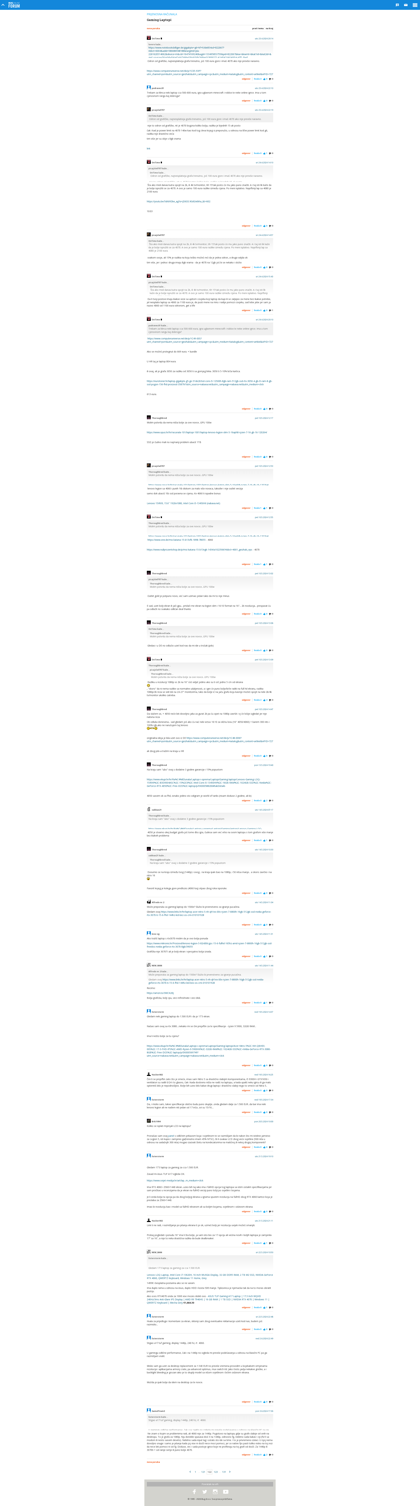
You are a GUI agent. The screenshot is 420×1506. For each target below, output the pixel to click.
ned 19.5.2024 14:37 (263, 1012)
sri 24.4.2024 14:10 (264, 162)
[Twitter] (204, 1492)
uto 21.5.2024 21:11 (264, 1221)
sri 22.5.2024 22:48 (264, 1317)
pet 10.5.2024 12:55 (264, 517)
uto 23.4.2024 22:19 (264, 110)
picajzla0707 (158, 110)
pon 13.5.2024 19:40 (263, 765)
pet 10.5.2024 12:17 (264, 418)
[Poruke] (406, 5)
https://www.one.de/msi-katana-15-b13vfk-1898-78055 (176, 539)
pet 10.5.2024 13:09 (264, 660)
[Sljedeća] (230, 1472)
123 (216, 1471)
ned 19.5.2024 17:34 (263, 1100)
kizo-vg (155, 934)
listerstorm (158, 1012)
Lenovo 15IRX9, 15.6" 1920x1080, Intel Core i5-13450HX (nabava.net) (183, 503)
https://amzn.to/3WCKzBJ (160, 993)
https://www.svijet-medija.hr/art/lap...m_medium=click (175, 1180)
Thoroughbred (159, 418)
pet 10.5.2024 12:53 (264, 466)
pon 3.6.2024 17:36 (264, 1411)
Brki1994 (156, 1121)
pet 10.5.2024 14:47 (264, 709)
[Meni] (415, 5)
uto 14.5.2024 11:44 (264, 966)
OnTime (156, 39)
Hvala (257, 78)
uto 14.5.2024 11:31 (264, 934)
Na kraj (269, 28)
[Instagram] (215, 1492)
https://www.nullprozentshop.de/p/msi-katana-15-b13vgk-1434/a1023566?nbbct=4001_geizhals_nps (199, 549)
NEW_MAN (157, 966)
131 (224, 1471)
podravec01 (158, 88)
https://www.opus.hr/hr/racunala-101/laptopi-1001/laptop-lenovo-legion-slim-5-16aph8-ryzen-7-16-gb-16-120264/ (207, 432)
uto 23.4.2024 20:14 (264, 39)
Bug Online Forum (14, 5)
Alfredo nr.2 (158, 902)
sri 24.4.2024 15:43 (264, 276)
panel (171, 1135)
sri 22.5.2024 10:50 (264, 1252)
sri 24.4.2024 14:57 (264, 235)
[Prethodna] (190, 1472)
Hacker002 (157, 1075)
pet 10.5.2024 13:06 (264, 623)
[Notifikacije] (397, 5)
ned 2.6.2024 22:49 (264, 1338)
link (148, 148)
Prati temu (258, 28)
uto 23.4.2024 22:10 (264, 88)
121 (203, 1471)
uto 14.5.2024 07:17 (264, 810)
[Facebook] (194, 1492)
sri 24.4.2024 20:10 (264, 320)
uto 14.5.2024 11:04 (264, 902)
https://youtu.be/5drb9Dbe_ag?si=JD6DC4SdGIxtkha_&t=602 (178, 201)
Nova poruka (153, 28)
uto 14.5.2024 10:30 (264, 850)
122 (209, 1471)
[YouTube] (225, 1492)
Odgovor (246, 78)
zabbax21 (157, 810)
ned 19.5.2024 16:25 (263, 1075)
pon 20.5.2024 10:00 (263, 1121)
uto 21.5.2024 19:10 (264, 1156)
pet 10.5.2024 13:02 (264, 573)
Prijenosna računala (162, 14)
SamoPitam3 (158, 1411)
